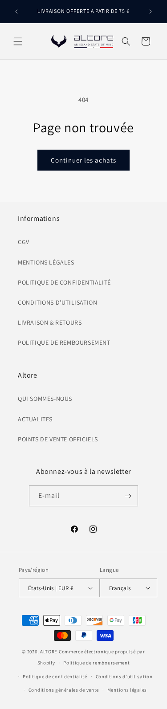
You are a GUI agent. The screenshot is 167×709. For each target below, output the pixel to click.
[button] (18, 41)
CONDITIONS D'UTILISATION (57, 302)
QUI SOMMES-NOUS (45, 399)
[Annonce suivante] (150, 11)
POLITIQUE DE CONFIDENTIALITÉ (64, 282)
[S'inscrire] (128, 495)
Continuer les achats (83, 160)
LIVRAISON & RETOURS (49, 322)
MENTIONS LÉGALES (46, 262)
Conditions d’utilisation (124, 676)
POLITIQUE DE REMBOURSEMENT (64, 342)
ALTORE (48, 651)
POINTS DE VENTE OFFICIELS (58, 439)
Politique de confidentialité (55, 676)
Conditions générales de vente (64, 690)
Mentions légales (127, 690)
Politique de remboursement (96, 663)
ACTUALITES (35, 419)
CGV (23, 242)
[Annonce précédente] (16, 11)
